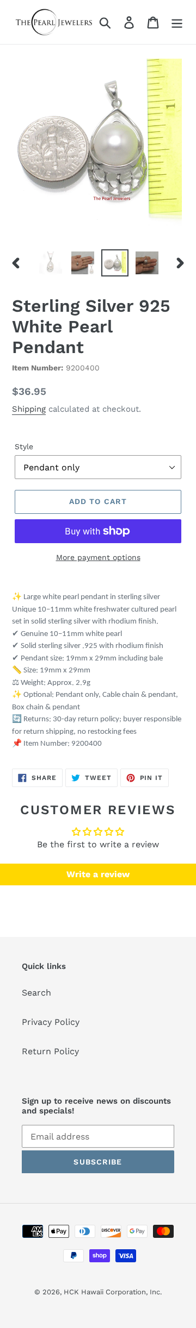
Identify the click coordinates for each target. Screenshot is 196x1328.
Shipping (29, 409)
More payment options (98, 557)
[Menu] (177, 22)
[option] (50, 263)
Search (36, 992)
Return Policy (50, 1051)
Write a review (98, 874)
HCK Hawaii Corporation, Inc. (113, 1292)
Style (24, 446)
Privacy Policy (50, 1022)
